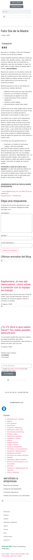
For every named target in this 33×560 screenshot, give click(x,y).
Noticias (6, 529)
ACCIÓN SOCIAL (8, 536)
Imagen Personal (12, 442)
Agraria (9, 421)
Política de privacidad (17, 554)
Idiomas (9, 440)
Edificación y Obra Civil (15, 430)
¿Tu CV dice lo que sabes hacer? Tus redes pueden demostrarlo (15, 329)
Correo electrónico (8, 242)
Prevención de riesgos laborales (17, 455)
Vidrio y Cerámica (13, 472)
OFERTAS (6, 515)
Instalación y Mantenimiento (16, 451)
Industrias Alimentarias (14, 447)
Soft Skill (10, 466)
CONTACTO (7, 540)
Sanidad (9, 457)
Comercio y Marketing (14, 427)
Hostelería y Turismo (14, 438)
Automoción (11, 425)
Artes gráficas (11, 423)
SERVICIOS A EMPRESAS (10, 522)
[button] (16, 26)
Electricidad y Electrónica (15, 432)
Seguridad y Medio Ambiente (16, 459)
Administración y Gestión (15, 419)
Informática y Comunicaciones (17, 449)
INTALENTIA (7, 511)
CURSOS (6, 518)
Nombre (4, 235)
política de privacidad (17, 369)
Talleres (6, 526)
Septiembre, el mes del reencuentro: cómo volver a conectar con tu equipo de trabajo (16, 286)
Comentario (5, 213)
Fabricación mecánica (14, 436)
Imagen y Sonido (12, 444)
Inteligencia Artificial (14, 453)
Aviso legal (5, 554)
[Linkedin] (4, 408)
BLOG (5, 533)
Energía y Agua (12, 434)
